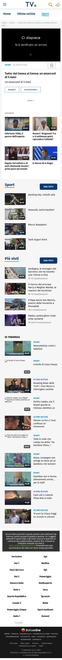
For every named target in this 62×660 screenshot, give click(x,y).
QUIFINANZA (51, 637)
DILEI (33, 637)
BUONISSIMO (26, 639)
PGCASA (54, 634)
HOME (4, 23)
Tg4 (45, 556)
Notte (45, 603)
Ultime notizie (26, 14)
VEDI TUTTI (48, 187)
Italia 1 (16, 616)
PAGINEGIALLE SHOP (41, 634)
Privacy (35, 643)
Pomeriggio (45, 576)
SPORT (12, 23)
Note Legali (25, 643)
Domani (45, 616)
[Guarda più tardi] (52, 65)
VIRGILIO (14, 634)
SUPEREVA (36, 639)
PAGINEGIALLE (26, 634)
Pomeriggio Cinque (16, 609)
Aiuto (41, 646)
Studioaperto (45, 583)
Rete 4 (17, 589)
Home (7, 14)
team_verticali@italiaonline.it (22, 546)
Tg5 (45, 570)
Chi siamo (14, 643)
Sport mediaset (45, 609)
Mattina (45, 563)
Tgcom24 (45, 596)
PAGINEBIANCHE (12, 637)
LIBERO (7, 634)
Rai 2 (16, 576)
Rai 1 (16, 563)
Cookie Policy (46, 643)
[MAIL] (57, 4)
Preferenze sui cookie (27, 646)
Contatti (19, 623)
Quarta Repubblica (16, 596)
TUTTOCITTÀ (25, 637)
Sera (45, 589)
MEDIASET (12, 90)
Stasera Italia (17, 583)
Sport (45, 14)
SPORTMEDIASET (30, 90)
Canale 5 (16, 603)
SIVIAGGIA (41, 637)
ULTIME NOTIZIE (40, 379)
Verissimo (17, 556)
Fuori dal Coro (17, 570)
